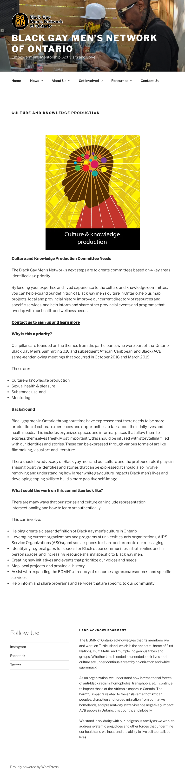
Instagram (18, 647)
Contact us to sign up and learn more (46, 322)
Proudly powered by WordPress (34, 767)
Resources (119, 81)
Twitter (15, 665)
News (34, 81)
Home (16, 81)
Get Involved (89, 81)
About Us (59, 81)
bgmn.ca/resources (130, 571)
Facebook (17, 656)
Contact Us (150, 81)
